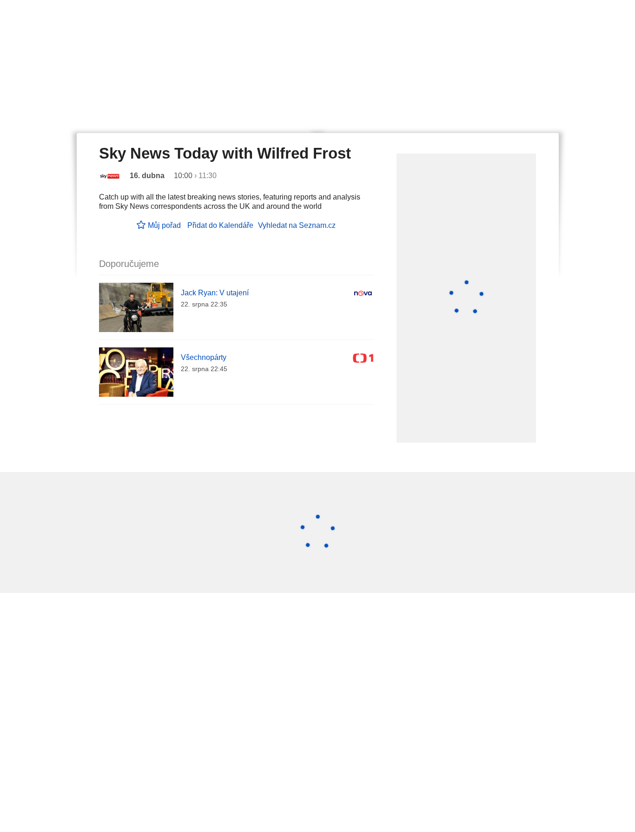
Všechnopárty (203, 357)
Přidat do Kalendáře (220, 225)
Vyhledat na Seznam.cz (297, 225)
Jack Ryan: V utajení (215, 293)
